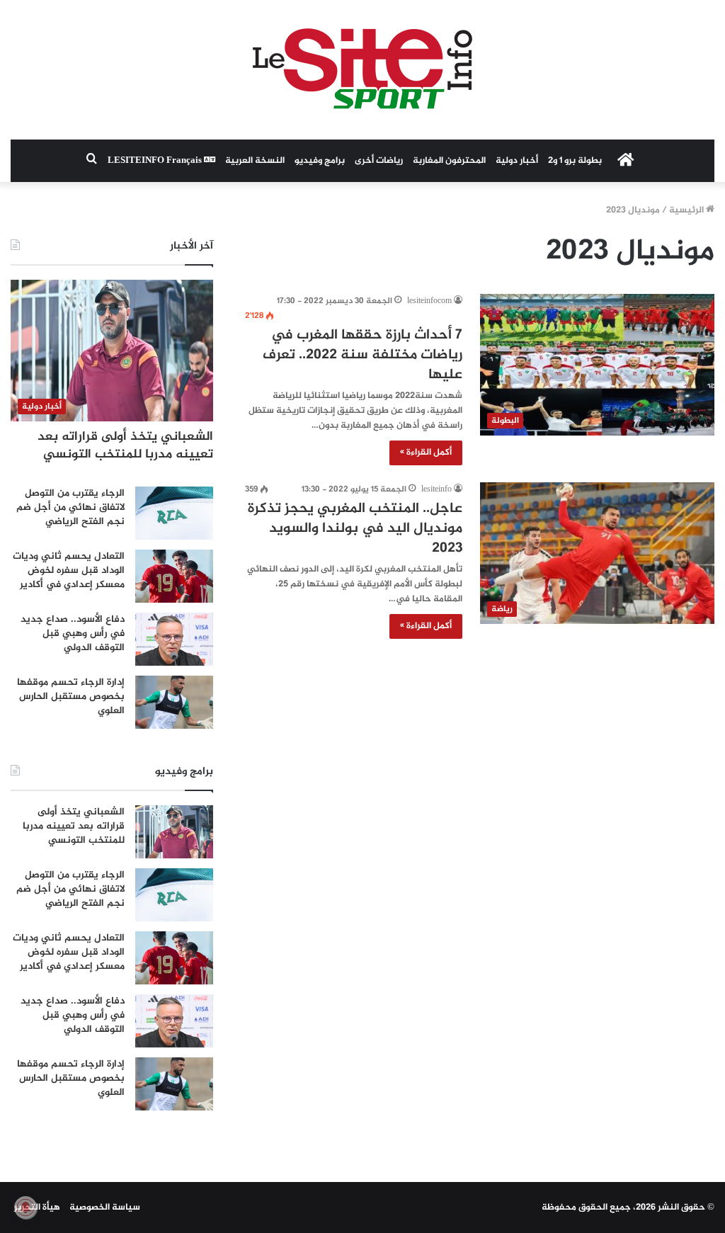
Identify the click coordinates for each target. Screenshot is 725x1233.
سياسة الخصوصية (104, 1207)
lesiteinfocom (429, 301)
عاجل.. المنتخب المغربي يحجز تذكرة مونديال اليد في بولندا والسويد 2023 (355, 528)
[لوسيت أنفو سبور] (362, 69)
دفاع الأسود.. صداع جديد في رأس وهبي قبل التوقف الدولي (73, 633)
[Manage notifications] (25, 1207)
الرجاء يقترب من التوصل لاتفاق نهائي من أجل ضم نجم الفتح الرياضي (70, 507)
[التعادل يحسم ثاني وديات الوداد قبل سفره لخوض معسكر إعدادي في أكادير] (174, 576)
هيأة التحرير (37, 1207)
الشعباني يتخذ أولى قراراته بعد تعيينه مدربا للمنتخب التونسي (125, 445)
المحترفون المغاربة (449, 161)
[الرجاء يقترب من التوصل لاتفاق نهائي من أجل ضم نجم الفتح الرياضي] (174, 513)
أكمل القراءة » (426, 452)
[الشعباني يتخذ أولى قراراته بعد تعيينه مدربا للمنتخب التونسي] (174, 831)
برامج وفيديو (320, 161)
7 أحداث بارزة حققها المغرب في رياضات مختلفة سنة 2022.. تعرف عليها (362, 355)
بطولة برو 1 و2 (575, 161)
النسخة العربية (255, 161)
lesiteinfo (436, 489)
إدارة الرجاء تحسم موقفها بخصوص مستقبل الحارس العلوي (71, 696)
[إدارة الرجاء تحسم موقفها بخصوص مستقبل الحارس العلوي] (174, 702)
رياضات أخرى (379, 161)
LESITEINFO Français (156, 161)
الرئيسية (687, 210)
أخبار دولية (517, 161)
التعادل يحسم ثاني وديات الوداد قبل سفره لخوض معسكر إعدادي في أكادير (69, 570)
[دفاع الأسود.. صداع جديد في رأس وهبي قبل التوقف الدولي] (174, 639)
